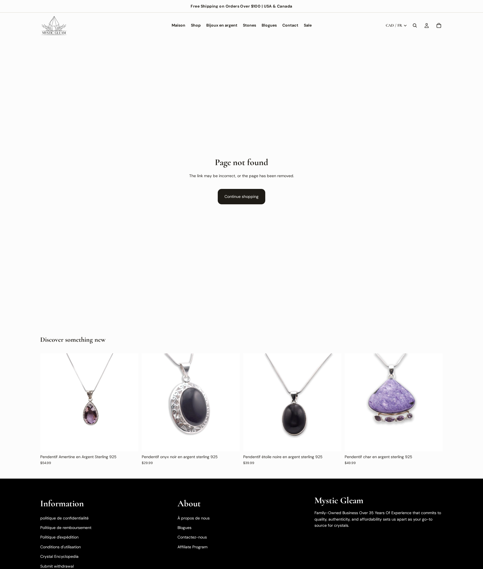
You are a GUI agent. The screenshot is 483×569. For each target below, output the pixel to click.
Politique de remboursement (65, 527)
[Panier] (439, 25)
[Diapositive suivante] (130, 402)
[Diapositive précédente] (48, 402)
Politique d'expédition (59, 537)
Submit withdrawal (57, 565)
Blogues (184, 527)
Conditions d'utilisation (60, 546)
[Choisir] (434, 443)
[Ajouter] (130, 443)
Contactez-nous (192, 537)
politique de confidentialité (64, 517)
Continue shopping (241, 196)
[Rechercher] (415, 25)
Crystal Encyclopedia (59, 556)
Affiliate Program (192, 546)
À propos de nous (193, 517)
